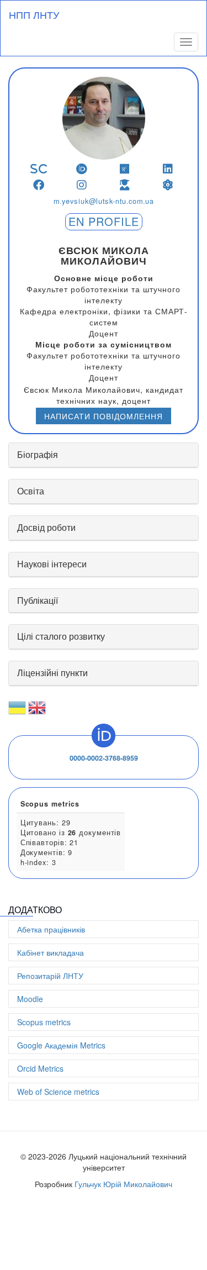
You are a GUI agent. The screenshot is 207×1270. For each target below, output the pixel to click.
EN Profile (103, 221)
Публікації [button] (37, 600)
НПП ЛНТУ (34, 14)
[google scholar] (125, 185)
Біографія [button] (37, 454)
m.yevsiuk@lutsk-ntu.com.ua (103, 201)
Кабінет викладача (50, 952)
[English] (37, 712)
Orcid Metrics (40, 1068)
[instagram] (82, 185)
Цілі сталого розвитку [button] (61, 636)
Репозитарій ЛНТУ (50, 975)
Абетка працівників (51, 929)
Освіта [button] (30, 490)
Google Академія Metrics (61, 1045)
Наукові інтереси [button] (52, 563)
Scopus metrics (44, 1021)
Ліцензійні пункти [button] (52, 672)
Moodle (30, 998)
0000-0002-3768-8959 (104, 758)
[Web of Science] (168, 185)
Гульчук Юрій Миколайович (123, 1183)
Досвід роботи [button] (46, 527)
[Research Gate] (125, 169)
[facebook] (39, 185)
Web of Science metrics (58, 1091)
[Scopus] (39, 169)
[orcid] (82, 169)
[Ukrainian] (17, 712)
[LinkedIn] (168, 169)
